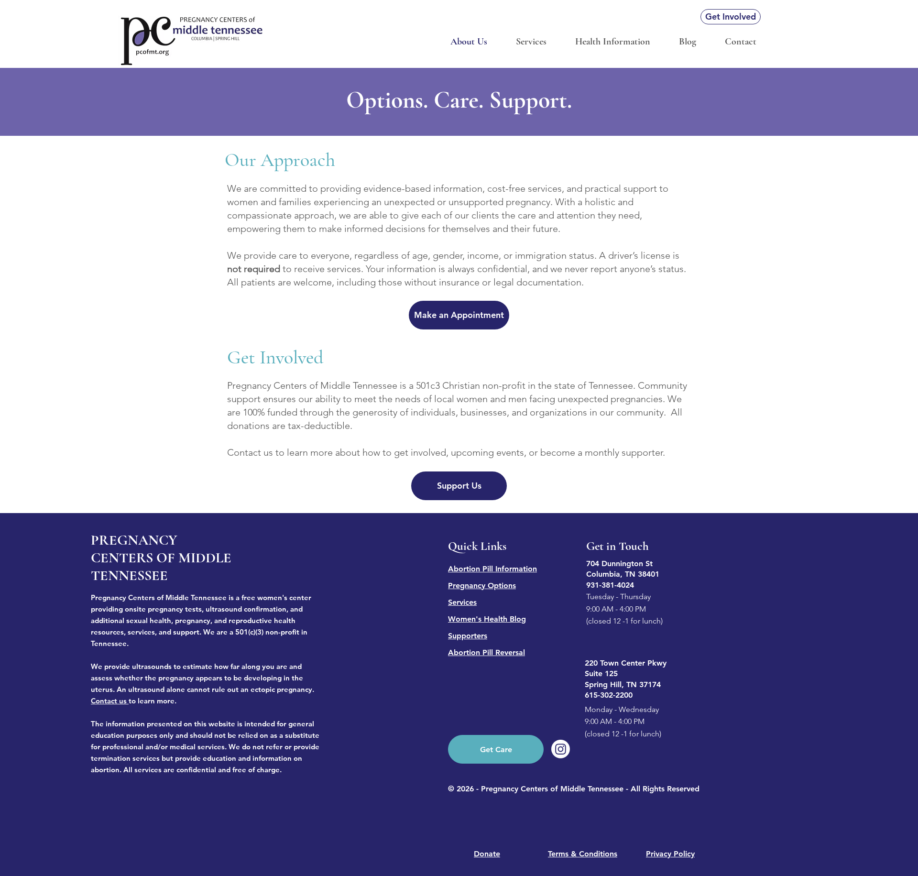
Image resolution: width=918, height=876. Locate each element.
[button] (613, 42)
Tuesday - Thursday (618, 596)
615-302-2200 (609, 695)
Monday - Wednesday (622, 709)
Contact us (109, 700)
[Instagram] (560, 749)
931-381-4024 (610, 585)
